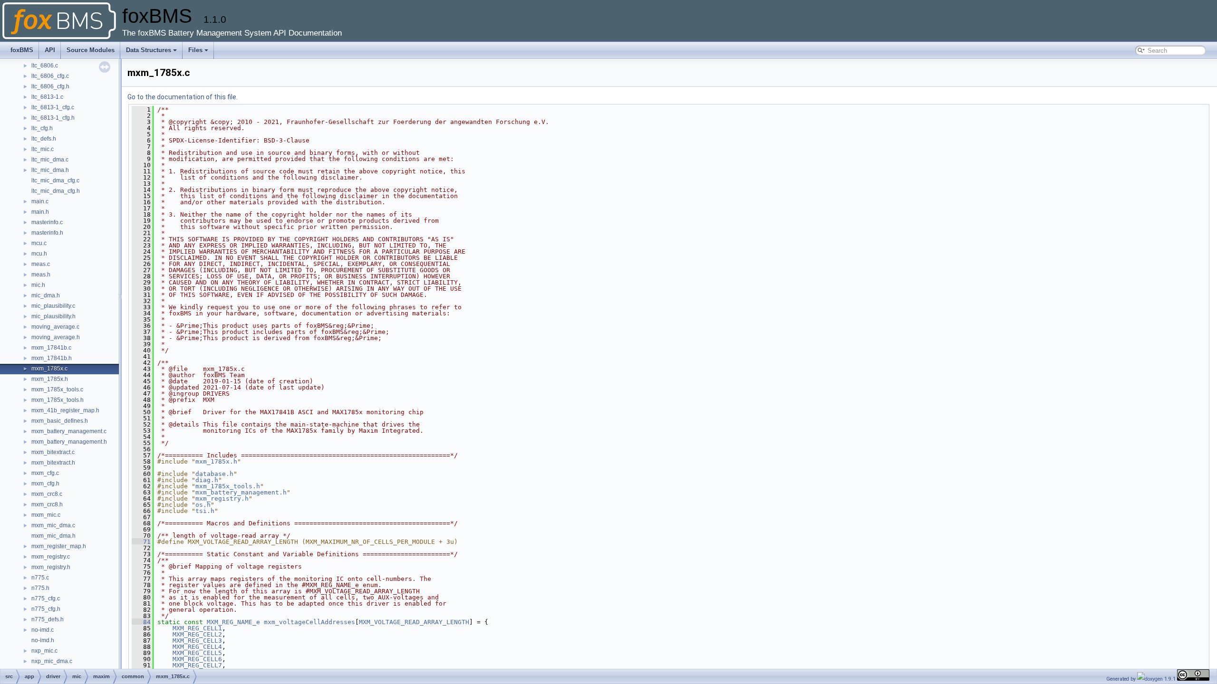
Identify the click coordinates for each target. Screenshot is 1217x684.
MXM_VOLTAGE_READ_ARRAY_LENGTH (414, 622)
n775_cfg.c (45, 598)
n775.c (40, 577)
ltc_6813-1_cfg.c (52, 107)
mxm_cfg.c (45, 473)
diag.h (206, 480)
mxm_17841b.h (51, 358)
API (50, 50)
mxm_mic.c (45, 515)
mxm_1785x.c (49, 368)
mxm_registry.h (50, 567)
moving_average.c (55, 326)
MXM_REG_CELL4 (197, 646)
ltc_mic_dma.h (50, 170)
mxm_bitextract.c (53, 452)
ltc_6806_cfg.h (50, 86)
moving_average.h (55, 337)
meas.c (40, 264)
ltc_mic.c (42, 149)
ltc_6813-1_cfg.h (53, 117)
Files (195, 50)
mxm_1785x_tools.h (57, 400)
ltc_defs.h (43, 138)
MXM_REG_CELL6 (197, 659)
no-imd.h (42, 640)
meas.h (40, 274)
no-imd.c (42, 630)
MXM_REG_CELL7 (197, 665)
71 (141, 541)
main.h (40, 212)
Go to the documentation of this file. (182, 97)
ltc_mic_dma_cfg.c (55, 180)
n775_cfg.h (45, 609)
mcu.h (39, 253)
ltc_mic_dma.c (49, 159)
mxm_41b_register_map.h (65, 410)
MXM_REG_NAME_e (233, 622)
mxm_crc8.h (47, 504)
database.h (214, 473)
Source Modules (91, 50)
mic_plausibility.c (53, 306)
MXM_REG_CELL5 (197, 652)
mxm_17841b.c (51, 347)
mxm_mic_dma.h (53, 535)
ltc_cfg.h (42, 128)
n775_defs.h (47, 619)
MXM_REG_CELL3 (197, 640)
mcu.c (39, 243)
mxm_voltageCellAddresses (309, 622)
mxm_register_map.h (58, 546)
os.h (203, 504)
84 (141, 622)
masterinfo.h (47, 232)
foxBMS (21, 50)
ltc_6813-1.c (47, 97)
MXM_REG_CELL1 (197, 628)
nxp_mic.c (44, 650)
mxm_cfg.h (45, 483)
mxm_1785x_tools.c (57, 389)
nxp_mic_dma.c (51, 661)
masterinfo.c (47, 222)
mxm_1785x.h (49, 379)
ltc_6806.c (44, 65)
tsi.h (204, 510)
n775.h (40, 588)
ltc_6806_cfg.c (50, 76)
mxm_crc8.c (46, 494)
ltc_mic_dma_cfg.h (55, 191)
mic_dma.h (45, 295)
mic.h (38, 285)
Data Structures (148, 50)
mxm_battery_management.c (68, 431)
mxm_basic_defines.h (59, 421)
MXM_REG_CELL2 (197, 634)
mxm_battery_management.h (69, 441)
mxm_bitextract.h (53, 462)
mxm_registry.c (50, 556)
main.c (39, 201)
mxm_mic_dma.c (53, 525)
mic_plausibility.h (53, 316)
